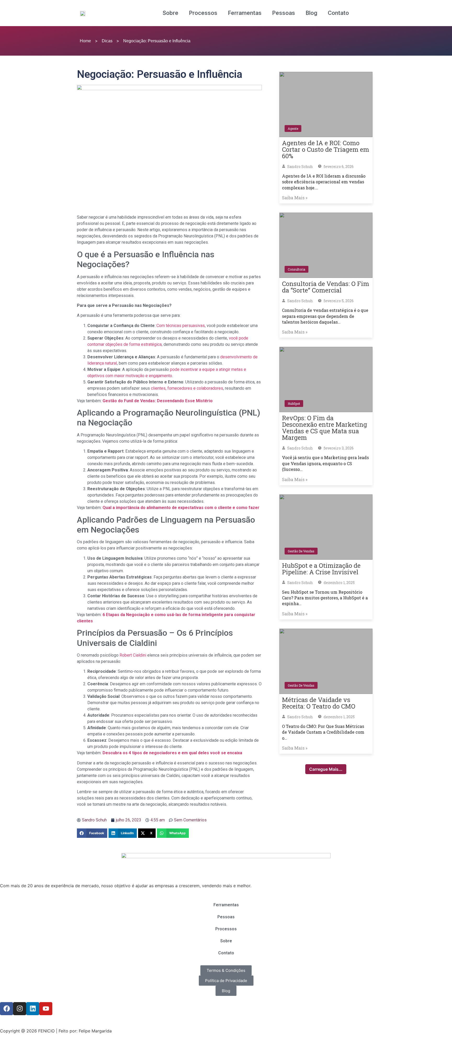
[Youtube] (45, 1008)
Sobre (170, 13)
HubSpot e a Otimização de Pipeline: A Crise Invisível (321, 568)
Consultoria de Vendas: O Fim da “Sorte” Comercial (325, 286)
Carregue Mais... (325, 769)
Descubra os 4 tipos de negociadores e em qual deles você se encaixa (172, 752)
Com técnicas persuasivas (180, 325)
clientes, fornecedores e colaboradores (187, 388)
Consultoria (296, 269)
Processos (203, 13)
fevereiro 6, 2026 (338, 166)
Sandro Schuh (299, 166)
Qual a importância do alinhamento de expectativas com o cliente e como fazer (181, 507)
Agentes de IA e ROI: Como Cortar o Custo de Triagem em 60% (325, 149)
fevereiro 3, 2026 (338, 448)
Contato (338, 13)
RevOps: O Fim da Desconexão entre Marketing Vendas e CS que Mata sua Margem (324, 428)
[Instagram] (19, 1008)
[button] (92, 833)
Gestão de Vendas (301, 551)
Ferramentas (245, 13)
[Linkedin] (32, 1008)
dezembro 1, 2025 (339, 582)
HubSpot (294, 403)
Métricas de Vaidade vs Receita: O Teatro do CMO (318, 703)
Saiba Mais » (294, 197)
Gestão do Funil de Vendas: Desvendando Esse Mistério (158, 400)
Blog (311, 13)
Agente (293, 128)
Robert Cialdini (133, 655)
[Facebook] (6, 1008)
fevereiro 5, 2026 (338, 300)
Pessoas (283, 13)
